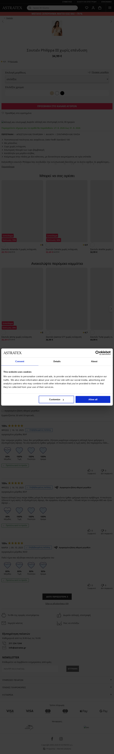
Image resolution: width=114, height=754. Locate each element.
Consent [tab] (19, 361)
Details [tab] (57, 361)
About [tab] (94, 361)
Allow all (92, 399)
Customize (54, 399)
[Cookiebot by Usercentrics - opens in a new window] (98, 353)
